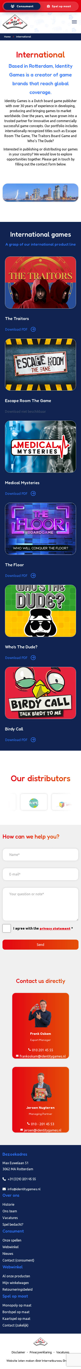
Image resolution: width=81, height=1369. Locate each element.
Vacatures (10, 1218)
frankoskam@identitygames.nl (43, 1056)
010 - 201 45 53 (42, 1124)
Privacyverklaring (41, 1352)
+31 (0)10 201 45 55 (21, 1179)
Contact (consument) (18, 1260)
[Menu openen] (74, 22)
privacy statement (55, 928)
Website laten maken (20, 1360)
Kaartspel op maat (16, 1318)
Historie (8, 1204)
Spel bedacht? (12, 1224)
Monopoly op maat (16, 1305)
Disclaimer (18, 1352)
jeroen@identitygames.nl (42, 1130)
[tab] (22, 6)
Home (7, 36)
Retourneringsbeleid (17, 1289)
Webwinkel (10, 1247)
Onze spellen (11, 1240)
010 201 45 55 (42, 1050)
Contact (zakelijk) (15, 1325)
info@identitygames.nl (23, 1189)
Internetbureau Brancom (58, 1360)
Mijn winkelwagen (15, 1283)
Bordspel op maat (15, 1312)
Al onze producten (16, 1276)
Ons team (9, 1211)
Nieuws (7, 1253)
